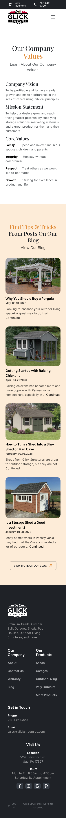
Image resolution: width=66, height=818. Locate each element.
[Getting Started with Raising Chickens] (33, 346)
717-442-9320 (45, 4)
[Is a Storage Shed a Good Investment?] (33, 497)
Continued (13, 318)
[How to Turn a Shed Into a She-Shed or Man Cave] (33, 421)
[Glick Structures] (18, 17)
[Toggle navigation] (53, 17)
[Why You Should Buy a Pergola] (33, 276)
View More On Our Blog (30, 565)
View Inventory (20, 4)
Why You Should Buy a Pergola (30, 299)
